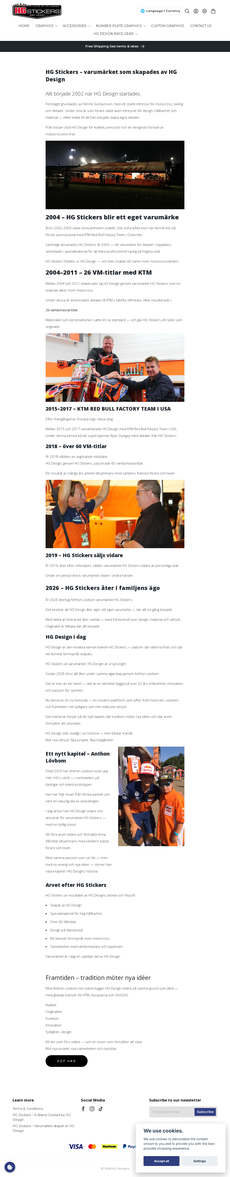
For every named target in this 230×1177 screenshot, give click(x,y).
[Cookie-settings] (9, 1167)
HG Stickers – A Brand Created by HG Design (42, 1117)
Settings (199, 1161)
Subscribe (205, 1112)
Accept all (161, 1161)
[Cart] (213, 11)
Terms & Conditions (28, 1109)
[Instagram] (92, 1108)
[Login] (196, 11)
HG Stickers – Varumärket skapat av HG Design (44, 1128)
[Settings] (204, 11)
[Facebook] (83, 1108)
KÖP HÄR (66, 1061)
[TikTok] (100, 1108)
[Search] (187, 11)
